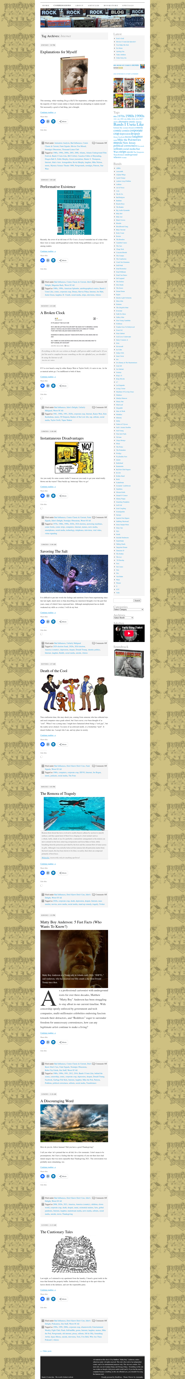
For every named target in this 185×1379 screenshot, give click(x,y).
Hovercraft (119, 346)
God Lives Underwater (123, 337)
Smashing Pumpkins (122, 502)
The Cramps (120, 255)
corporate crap (65, 291)
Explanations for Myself (58, 51)
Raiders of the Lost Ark (79, 417)
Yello (118, 592)
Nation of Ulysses (122, 424)
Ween (118, 580)
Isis (117, 359)
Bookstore (111, 5)
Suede (118, 534)
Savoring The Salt (54, 551)
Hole (117, 343)
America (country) (52, 649)
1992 (118, 119)
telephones (79, 530)
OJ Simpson (64, 417)
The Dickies (120, 281)
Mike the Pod (88, 1079)
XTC (117, 589)
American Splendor (71, 288)
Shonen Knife (120, 492)
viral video (97, 530)
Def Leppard (120, 278)
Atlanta (82, 152)
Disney (74, 291)
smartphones (49, 530)
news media (92, 527)
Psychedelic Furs (121, 456)
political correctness (60, 1083)
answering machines (94, 523)
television (90, 295)
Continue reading (48, 112)
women (124, 157)
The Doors (119, 288)
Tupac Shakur (66, 420)
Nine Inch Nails (121, 434)
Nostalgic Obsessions (53, 149)
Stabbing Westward (122, 521)
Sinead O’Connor (122, 495)
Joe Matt (100, 291)
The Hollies (120, 554)
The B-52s (119, 194)
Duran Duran (120, 291)
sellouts (96, 417)
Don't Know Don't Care (76, 766)
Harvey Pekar (83, 291)
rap (91, 417)
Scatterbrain (120, 482)
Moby (118, 421)
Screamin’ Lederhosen (123, 486)
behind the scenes (121, 127)
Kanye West (97, 413)
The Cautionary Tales (56, 1231)
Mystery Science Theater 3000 (62, 165)
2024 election (80, 523)
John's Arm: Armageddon (62, 162)
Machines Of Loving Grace (125, 392)
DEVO (82, 772)
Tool (78, 1336)
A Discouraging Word (57, 1100)
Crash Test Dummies (123, 262)
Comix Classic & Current (76, 282)
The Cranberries (121, 259)
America (71, 1204)
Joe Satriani (120, 369)
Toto (117, 570)
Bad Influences (76, 143)
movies (54, 904)
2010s (133, 119)
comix (125, 130)
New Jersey (129, 143)
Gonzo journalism (76, 159)
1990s (61, 152)
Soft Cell (119, 505)
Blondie (118, 223)
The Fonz (72, 775)
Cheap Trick (120, 249)
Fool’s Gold (120, 38)
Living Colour (120, 388)
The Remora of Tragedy (58, 793)
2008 (76, 152)
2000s (66, 152)
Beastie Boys (120, 204)
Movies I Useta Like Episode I (126, 42)
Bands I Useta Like (59, 156)
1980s (55, 152)
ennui (76, 1207)
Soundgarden (120, 511)
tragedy (95, 904)
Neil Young (120, 430)
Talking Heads (120, 544)
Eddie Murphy (62, 159)
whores (98, 295)
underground (131, 154)
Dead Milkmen (121, 272)
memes (84, 527)
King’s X (119, 375)
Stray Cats (119, 528)
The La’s (119, 557)
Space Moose (56, 1336)
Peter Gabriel (120, 333)
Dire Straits (120, 285)
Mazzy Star (120, 401)
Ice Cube (119, 349)
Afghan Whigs (121, 174)
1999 (60, 1327)
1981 (55, 413)
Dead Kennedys (121, 268)
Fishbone (119, 324)
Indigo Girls (120, 353)
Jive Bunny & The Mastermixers (126, 362)
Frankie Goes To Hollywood (125, 327)
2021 (65, 1204)
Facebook (48, 1079)
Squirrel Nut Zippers (122, 518)
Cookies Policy (110, 1367)
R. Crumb (66, 295)
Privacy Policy (122, 1367)
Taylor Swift (55, 420)
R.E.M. (118, 473)
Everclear (119, 311)
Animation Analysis (61, 143)
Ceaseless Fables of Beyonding (89, 156)
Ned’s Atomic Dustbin (123, 427)
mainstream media (75, 1210)
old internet (66, 1333)
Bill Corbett (72, 156)
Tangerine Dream (121, 547)
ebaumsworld (86, 1327)
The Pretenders (121, 450)
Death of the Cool (53, 670)
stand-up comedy (85, 904)
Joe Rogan (97, 772)
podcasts (54, 775)
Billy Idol (119, 213)
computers (70, 527)
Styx (117, 531)
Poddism (48, 1083)
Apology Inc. (120, 51)
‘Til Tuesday (120, 560)
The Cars (119, 246)
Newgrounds (79, 165)
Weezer (118, 583)
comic (56, 291)
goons (78, 1330)
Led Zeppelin (120, 385)
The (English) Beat (122, 307)
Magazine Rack (57, 285)
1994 (125, 119)
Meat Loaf (119, 405)
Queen (118, 460)
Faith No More (121, 314)
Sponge (118, 515)
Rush (118, 479)
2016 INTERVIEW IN (125, 74)
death (73, 901)
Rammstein (119, 466)
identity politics (94, 649)
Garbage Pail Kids (60, 1079)
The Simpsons (138, 152)
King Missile (120, 379)
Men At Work (120, 411)
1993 (122, 119)
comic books (50, 527)
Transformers (91, 1083)
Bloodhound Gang (122, 226)
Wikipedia (45, 857)
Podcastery (56, 1323)
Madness (119, 395)
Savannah (141, 146)
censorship (55, 1076)
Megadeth (119, 408)
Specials (128, 5)
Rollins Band (120, 476)
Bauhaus (119, 200)
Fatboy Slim (120, 317)
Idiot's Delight (72, 407)
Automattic (139, 1377)
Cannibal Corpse (121, 243)
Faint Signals (65, 146)
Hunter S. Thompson (92, 159)
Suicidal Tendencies (122, 537)
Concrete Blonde (121, 252)
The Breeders (120, 239)
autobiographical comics (89, 288)
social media (76, 295)
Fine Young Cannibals (123, 320)
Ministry (119, 418)
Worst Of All (69, 285)
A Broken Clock (52, 312)
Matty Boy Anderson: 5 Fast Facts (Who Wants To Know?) (71, 924)
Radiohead (119, 463)
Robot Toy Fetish (51, 1070)
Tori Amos (119, 567)
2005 (72, 152)
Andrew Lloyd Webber (123, 181)
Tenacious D (120, 550)
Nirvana (118, 437)
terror (59, 1214)
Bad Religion (120, 197)
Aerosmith (119, 171)
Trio (117, 573)
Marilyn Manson (121, 398)
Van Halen (119, 576)
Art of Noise (120, 187)
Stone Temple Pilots (122, 524)
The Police (119, 447)
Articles (94, 5)
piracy (74, 1333)
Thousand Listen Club (70, 149)
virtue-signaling (51, 533)
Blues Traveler (120, 230)
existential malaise (86, 1207)
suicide (78, 653)
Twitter (102, 904)
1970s (55, 523)
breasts (131, 127)
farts (96, 1207)
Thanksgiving (67, 1214)
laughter (88, 162)
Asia (117, 191)
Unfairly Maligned (74, 643)
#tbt (115, 116)
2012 (71, 1073)
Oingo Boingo (120, 440)
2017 (141, 119)
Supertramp (120, 541)
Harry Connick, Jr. (122, 340)
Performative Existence (57, 186)
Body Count (120, 233)
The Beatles (120, 207)
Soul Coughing (121, 508)
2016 (76, 1073)
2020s (70, 413)
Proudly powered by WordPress (111, 1377)
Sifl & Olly (89, 1333)
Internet (48, 162)
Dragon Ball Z (50, 159)
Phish (118, 443)
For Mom (119, 48)
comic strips (60, 527)
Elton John (119, 301)
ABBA (118, 168)
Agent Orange (120, 178)
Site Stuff (62, 1070)
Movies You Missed (78, 146)
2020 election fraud (60, 646)
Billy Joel (119, 217)
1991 (65, 413)
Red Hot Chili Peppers (123, 469)
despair (72, 649)
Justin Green (49, 295)
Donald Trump (81, 649)
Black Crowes (120, 220)
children (94, 1204)
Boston (118, 236)
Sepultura (119, 489)
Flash (63, 1330)
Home (46, 5)
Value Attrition (121, 54)
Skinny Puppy (120, 499)
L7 (117, 382)
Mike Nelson (97, 162)
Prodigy (118, 453)
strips (84, 295)
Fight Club (56, 1330)
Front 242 (119, 330)
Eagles (118, 294)
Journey (118, 372)
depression (64, 649)
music (47, 165)
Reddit (61, 653)
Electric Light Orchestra (123, 298)
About (79, 5)
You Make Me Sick (122, 45)
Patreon (96, 165)
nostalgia (88, 165)
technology (70, 530)
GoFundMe (70, 1330)
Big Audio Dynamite (123, 210)
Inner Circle (120, 356)
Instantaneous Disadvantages (62, 438)
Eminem (118, 304)
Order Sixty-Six (121, 58)
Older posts (45, 1351)
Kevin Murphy (78, 162)
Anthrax (118, 184)
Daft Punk (119, 265)
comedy (138, 127)
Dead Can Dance (121, 275)
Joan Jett (119, 366)
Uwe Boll (85, 1336)
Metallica (119, 414)
